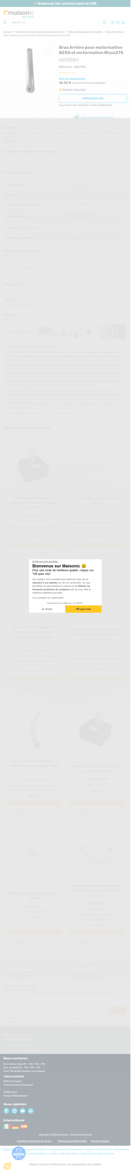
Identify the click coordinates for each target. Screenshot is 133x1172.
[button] (7, 1166)
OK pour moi (83, 609)
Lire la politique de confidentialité (48, 598)
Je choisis (47, 609)
